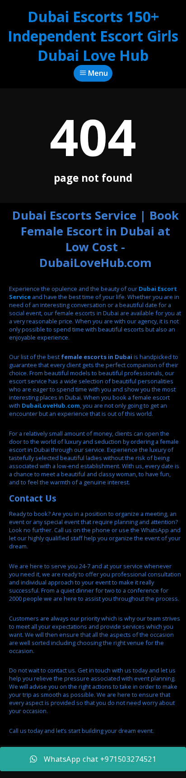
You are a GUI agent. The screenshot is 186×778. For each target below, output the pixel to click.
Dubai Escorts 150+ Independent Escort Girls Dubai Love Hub (93, 36)
